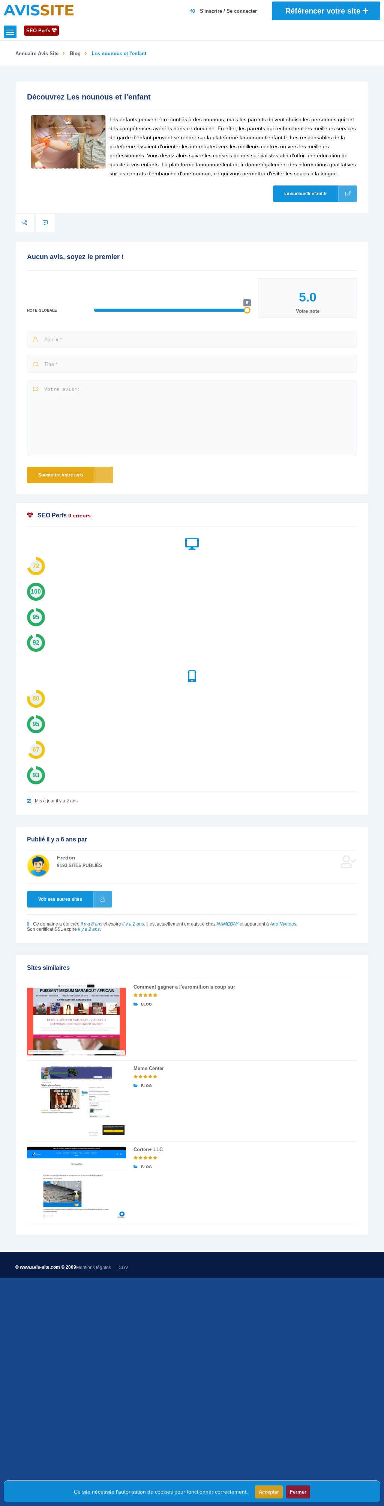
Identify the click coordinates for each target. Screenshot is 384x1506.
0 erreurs (79, 516)
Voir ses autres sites (60, 899)
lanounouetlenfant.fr (305, 193)
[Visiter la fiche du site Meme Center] (76, 1101)
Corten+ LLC (148, 1149)
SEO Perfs (39, 30)
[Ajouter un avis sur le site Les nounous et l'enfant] (45, 223)
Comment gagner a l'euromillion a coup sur (184, 987)
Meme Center (149, 1068)
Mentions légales (93, 1267)
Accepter (269, 1492)
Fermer (298, 1492)
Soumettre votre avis (60, 475)
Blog (75, 53)
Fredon (66, 858)
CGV (123, 1267)
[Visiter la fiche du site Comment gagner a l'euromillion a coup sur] (76, 1019)
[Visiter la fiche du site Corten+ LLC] (76, 1182)
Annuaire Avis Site (36, 53)
